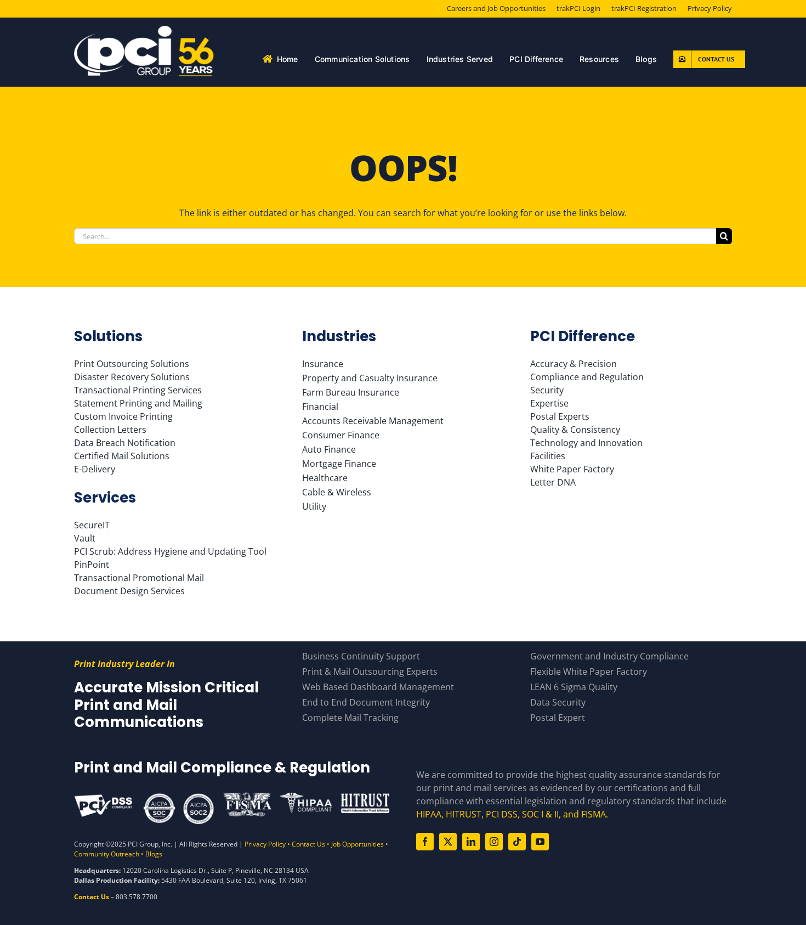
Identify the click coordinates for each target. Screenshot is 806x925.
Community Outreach (106, 854)
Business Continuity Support (361, 656)
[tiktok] (517, 841)
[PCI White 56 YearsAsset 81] (144, 30)
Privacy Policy (265, 844)
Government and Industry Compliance (609, 656)
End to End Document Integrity (366, 702)
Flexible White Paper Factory (588, 671)
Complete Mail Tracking (350, 718)
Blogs (153, 854)
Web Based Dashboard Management (378, 687)
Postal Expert (557, 718)
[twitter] (448, 841)
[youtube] (540, 841)
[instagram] (494, 841)
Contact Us (308, 844)
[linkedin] (471, 841)
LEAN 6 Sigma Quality (573, 687)
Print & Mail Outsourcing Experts (370, 671)
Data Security (558, 702)
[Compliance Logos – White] (232, 796)
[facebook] (425, 841)
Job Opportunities (357, 844)
